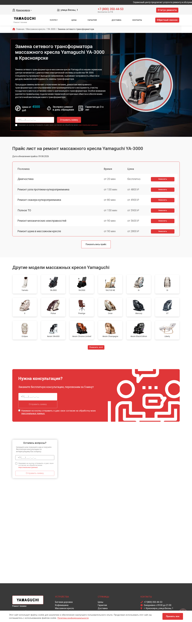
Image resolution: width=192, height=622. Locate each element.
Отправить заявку (69, 120)
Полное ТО (24, 210)
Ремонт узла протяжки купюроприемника (43, 189)
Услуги (53, 20)
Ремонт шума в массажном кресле (39, 231)
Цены (73, 20)
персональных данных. (88, 125)
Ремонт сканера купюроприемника (39, 199)
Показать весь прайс (96, 244)
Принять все (172, 616)
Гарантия (92, 20)
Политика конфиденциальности (73, 618)
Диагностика (25, 179)
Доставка (116, 20)
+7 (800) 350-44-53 (110, 8)
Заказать (162, 179)
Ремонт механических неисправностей (42, 220)
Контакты (137, 20)
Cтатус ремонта (167, 10)
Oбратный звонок (167, 20)
